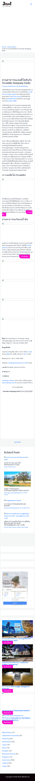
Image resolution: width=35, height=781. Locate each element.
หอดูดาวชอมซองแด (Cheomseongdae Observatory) (16, 490)
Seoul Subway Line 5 (9, 383)
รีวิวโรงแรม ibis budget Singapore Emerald (16, 687)
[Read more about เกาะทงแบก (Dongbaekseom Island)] (12, 500)
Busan (6, 508)
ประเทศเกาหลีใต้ (11, 101)
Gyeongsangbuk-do (17, 493)
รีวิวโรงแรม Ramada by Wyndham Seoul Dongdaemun (16, 719)
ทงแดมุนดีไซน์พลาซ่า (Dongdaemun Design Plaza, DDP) (16, 639)
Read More (7, 643)
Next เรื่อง (17, 442)
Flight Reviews (6, 732)
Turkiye (4, 766)
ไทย (24, 354)
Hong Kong (5, 739)
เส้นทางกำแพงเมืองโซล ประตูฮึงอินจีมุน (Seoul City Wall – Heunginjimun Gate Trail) (17, 523)
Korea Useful (8, 527)
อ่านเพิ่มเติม (24, 256)
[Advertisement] (17, 27)
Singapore (5, 757)
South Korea (11, 86)
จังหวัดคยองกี (12, 99)
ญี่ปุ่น (8, 354)
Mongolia (5, 751)
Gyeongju (7, 493)
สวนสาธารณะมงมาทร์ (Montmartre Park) (12, 464)
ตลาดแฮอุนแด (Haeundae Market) (16, 710)
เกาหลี (29, 352)
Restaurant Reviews (8, 754)
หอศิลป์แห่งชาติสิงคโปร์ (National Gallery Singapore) (15, 663)
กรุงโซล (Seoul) (16, 96)
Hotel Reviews (6, 742)
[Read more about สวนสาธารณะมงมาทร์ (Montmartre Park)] (17, 458)
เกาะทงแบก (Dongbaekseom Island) (15, 505)
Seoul (5, 86)
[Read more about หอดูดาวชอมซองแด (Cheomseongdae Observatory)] (17, 479)
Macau (4, 748)
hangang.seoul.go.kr (15, 363)
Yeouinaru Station (8, 380)
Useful (26, 527)
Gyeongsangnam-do (14, 508)
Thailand (5, 763)
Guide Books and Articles (10, 736)
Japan (4, 745)
